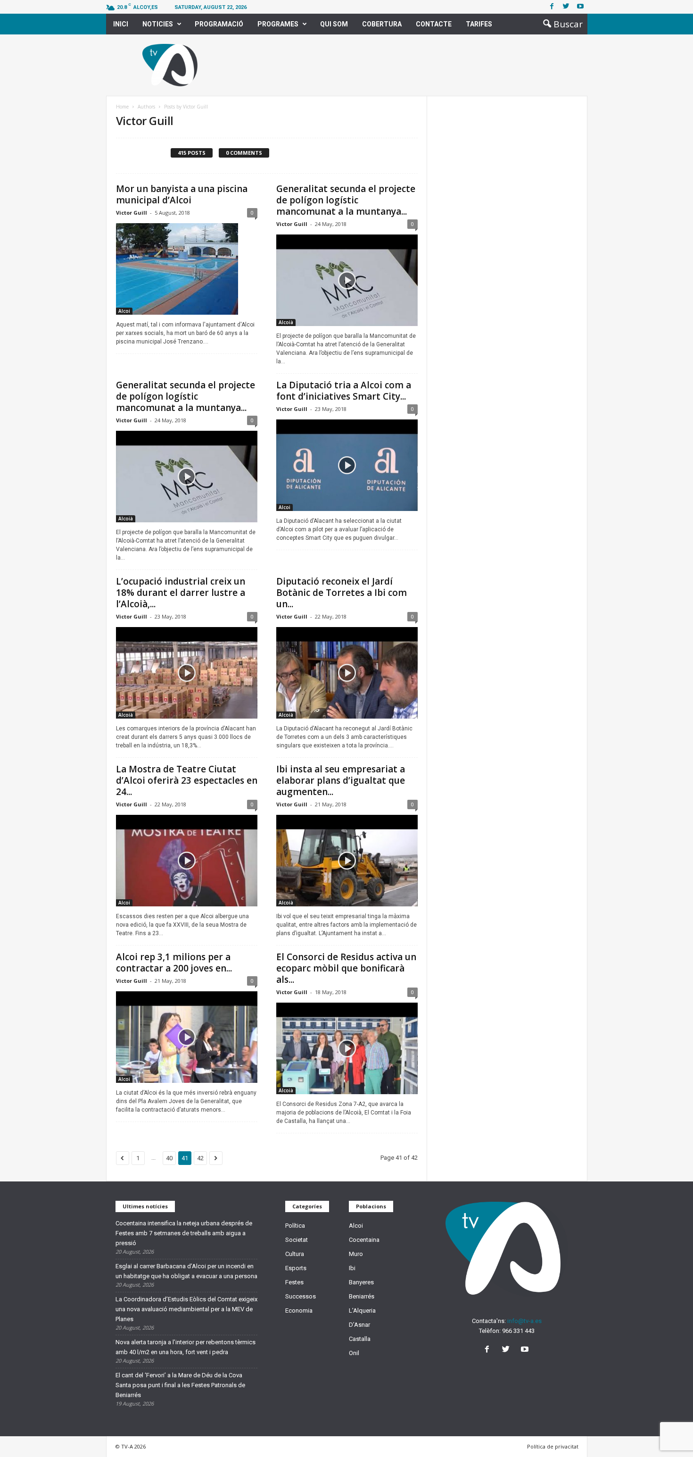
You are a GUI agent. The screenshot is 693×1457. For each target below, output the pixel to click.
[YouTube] (526, 1350)
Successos (300, 1296)
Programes (277, 24)
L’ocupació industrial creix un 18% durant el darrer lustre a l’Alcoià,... (180, 592)
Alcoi (124, 311)
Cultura (294, 1253)
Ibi (352, 1268)
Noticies (157, 24)
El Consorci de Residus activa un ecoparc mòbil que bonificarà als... (346, 968)
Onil (354, 1353)
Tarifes (479, 24)
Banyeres (361, 1282)
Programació (219, 24)
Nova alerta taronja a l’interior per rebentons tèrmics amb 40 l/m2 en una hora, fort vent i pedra (186, 1347)
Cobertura (382, 24)
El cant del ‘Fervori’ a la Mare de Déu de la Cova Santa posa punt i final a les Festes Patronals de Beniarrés (180, 1385)
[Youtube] (580, 7)
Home (122, 106)
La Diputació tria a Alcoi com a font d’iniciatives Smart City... (343, 390)
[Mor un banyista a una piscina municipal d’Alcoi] (186, 269)
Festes (294, 1282)
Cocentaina (364, 1239)
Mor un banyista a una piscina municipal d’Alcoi (182, 194)
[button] (560, 24)
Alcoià (286, 322)
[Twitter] (566, 7)
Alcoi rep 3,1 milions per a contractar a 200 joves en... (174, 962)
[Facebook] (552, 7)
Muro (356, 1253)
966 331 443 (518, 1330)
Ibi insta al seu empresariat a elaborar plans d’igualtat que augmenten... (340, 780)
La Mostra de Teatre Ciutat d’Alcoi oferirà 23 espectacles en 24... (186, 780)
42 (200, 1158)
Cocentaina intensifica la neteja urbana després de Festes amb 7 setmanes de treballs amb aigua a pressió (184, 1233)
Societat (296, 1239)
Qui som (334, 24)
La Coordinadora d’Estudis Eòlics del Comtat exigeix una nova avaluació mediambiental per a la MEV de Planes (186, 1309)
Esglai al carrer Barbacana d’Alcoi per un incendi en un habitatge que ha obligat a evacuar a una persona (186, 1271)
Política (295, 1225)
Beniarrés (361, 1296)
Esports (295, 1268)
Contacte (434, 24)
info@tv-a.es (524, 1320)
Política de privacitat (552, 1446)
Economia (299, 1310)
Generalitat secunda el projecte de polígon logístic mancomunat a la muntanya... (345, 200)
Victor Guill (131, 212)
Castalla (360, 1338)
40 (169, 1158)
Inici (120, 24)
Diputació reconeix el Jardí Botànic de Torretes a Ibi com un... (341, 592)
